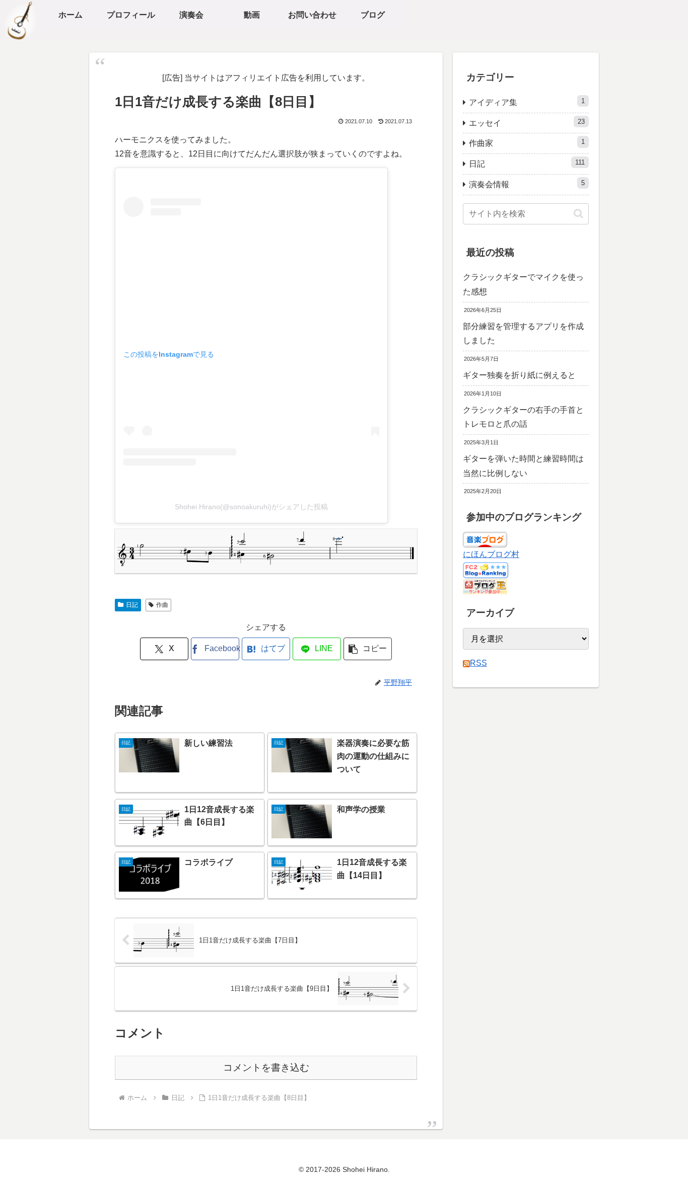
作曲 (162, 604)
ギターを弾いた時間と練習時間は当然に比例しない (523, 466)
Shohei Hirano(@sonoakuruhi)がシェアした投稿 (251, 507)
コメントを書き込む (266, 1067)
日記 (132, 604)
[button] (367, 649)
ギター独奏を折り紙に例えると (519, 375)
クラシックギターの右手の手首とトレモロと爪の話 (523, 417)
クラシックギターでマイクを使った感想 (523, 284)
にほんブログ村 (491, 554)
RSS (478, 663)
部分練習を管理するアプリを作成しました (523, 333)
